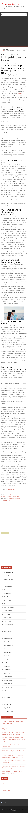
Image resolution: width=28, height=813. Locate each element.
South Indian (7, 697)
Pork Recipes (7, 655)
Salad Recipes (7, 669)
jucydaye (20, 93)
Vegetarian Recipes (9, 711)
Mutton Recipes (8, 631)
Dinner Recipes (8, 600)
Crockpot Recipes (8, 593)
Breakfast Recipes (8, 579)
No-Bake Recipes (8, 635)
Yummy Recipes (11, 4)
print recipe (5, 533)
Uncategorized (11, 489)
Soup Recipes (7, 694)
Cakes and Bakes (8, 586)
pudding (6, 662)
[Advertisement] (14, 32)
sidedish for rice (8, 683)
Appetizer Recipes (8, 572)
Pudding (6, 659)
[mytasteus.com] (5, 802)
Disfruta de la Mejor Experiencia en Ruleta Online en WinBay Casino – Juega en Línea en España (13, 739)
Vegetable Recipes (8, 708)
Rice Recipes (7, 666)
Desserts (6, 596)
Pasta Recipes (7, 649)
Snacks (5, 690)
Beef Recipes (7, 576)
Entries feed (5, 787)
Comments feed (6, 790)
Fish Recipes (7, 614)
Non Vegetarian (8, 638)
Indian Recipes (7, 621)
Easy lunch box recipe (9, 607)
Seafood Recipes (8, 676)
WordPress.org (6, 794)
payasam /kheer (8, 652)
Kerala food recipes (9, 624)
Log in (3, 783)
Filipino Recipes (8, 610)
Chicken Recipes (8, 589)
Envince (14, 810)
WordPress (23, 809)
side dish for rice (8, 680)
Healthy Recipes (8, 617)
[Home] (3, 50)
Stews (5, 701)
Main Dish (6, 628)
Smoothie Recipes (8, 687)
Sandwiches (7, 673)
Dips (5, 603)
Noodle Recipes (8, 642)
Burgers (6, 583)
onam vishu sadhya (9, 645)
